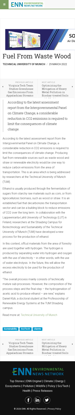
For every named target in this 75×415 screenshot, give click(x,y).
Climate (48, 381)
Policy (51, 386)
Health (26, 390)
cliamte (37, 329)
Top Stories (17, 381)
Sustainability (10, 329)
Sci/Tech (25, 329)
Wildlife (40, 386)
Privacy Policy (54, 409)
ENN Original (34, 381)
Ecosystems (13, 386)
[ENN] (27, 4)
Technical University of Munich (39, 315)
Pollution (28, 386)
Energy (59, 381)
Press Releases (42, 390)
